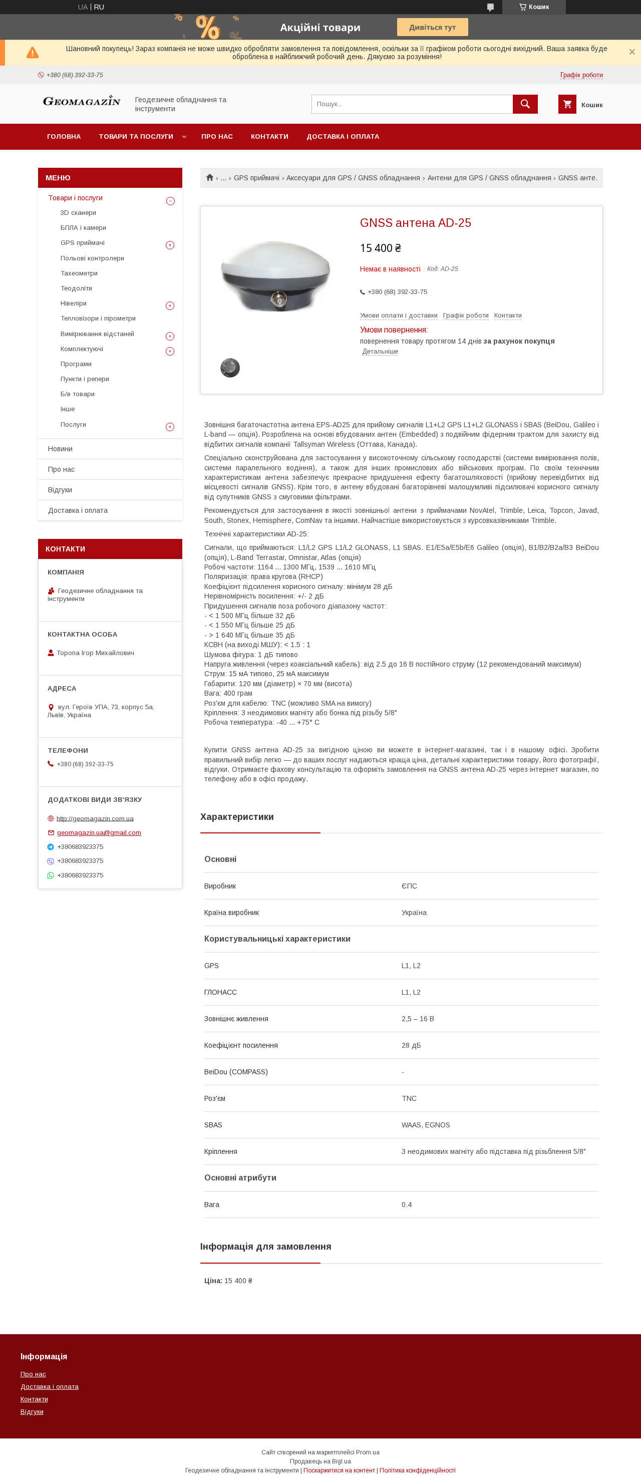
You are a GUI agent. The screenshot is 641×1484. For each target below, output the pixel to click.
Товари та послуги (136, 136)
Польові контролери (92, 258)
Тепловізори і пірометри (98, 318)
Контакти (269, 136)
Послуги (73, 424)
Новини (60, 449)
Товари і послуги (75, 198)
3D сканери (78, 212)
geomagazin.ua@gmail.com (99, 832)
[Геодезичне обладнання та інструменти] (80, 111)
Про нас (217, 136)
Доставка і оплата (342, 136)
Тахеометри (79, 273)
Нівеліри (74, 303)
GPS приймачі (256, 178)
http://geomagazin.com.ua (95, 818)
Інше (68, 409)
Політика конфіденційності (418, 1470)
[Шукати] (525, 104)
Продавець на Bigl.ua (320, 1461)
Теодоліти (76, 288)
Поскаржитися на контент (339, 1470)
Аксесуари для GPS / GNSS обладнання (353, 178)
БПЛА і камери (83, 227)
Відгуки (60, 490)
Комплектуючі (82, 349)
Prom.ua (368, 1452)
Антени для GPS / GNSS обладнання (489, 178)
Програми (76, 364)
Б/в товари (78, 394)
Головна (64, 136)
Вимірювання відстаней (97, 334)
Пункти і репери (85, 379)
